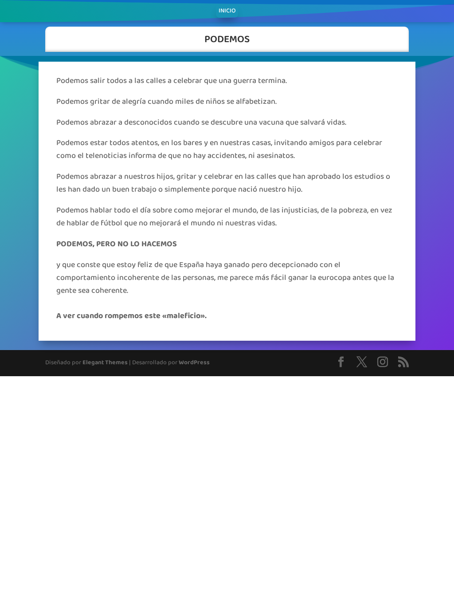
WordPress (194, 363)
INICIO (227, 12)
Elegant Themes (105, 363)
